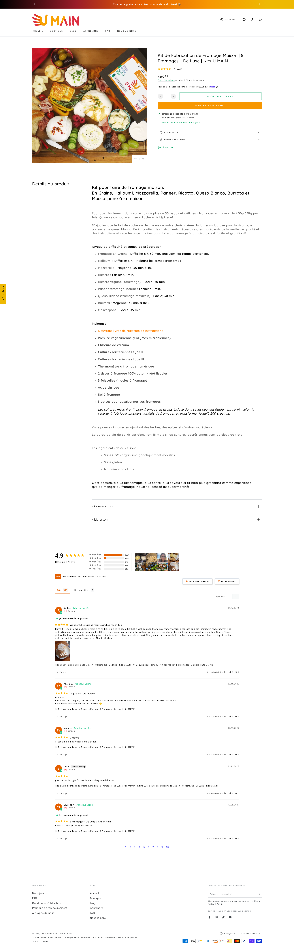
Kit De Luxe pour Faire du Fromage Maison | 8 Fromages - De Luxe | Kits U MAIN (95, 709)
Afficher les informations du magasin (180, 122)
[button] (231, 672)
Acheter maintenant (210, 105)
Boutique (95, 898)
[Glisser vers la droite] (259, 4)
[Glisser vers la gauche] (34, 4)
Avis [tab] (59, 590)
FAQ (34, 898)
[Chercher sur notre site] (244, 19)
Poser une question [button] (199, 581)
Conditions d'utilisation (46, 903)
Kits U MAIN (46, 933)
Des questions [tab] (82, 590)
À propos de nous (43, 913)
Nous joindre (40, 893)
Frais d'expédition (166, 80)
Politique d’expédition (128, 937)
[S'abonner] (260, 894)
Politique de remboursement (49, 907)
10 (167, 846)
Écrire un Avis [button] (228, 581)
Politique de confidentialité (77, 937)
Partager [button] (63, 672)
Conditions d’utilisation (104, 937)
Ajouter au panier (220, 96)
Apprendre (96, 907)
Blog (93, 903)
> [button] (174, 846)
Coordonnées (41, 941)
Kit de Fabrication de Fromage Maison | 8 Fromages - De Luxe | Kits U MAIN (93, 664)
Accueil (94, 893)
